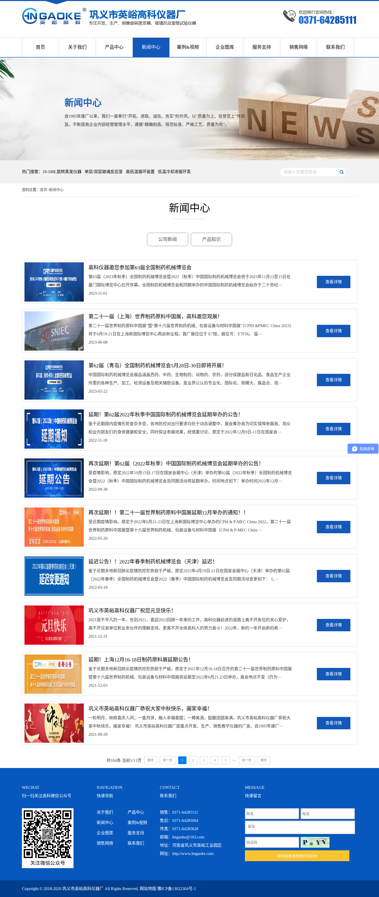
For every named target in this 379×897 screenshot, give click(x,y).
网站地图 (148, 888)
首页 (40, 47)
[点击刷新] (315, 842)
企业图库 (225, 47)
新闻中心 (151, 47)
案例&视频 (188, 47)
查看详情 (333, 282)
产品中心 (114, 47)
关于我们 (77, 47)
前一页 (167, 760)
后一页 (246, 760)
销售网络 (298, 47)
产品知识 (211, 239)
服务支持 (261, 47)
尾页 (264, 760)
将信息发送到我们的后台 (297, 856)
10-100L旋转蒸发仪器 (62, 171)
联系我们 (335, 47)
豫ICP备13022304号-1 (176, 888)
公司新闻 (167, 239)
